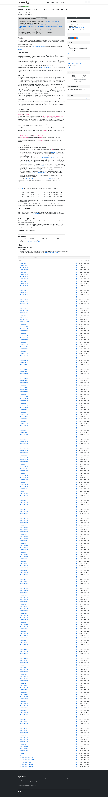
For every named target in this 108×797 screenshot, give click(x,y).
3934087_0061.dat (24, 708)
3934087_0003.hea (24, 502)
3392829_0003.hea (24, 333)
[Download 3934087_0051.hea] (76, 675)
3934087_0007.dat (24, 515)
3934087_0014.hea (24, 542)
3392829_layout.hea (24, 490)
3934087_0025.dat (24, 579)
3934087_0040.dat (24, 633)
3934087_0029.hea (24, 595)
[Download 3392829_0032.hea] (76, 438)
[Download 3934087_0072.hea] (76, 750)
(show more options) (46, 29)
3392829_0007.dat (24, 346)
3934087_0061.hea (24, 710)
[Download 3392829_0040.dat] (76, 465)
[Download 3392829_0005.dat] (76, 339)
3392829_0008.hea (24, 351)
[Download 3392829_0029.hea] (76, 427)
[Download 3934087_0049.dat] (76, 666)
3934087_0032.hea (24, 606)
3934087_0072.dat (24, 748)
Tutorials (68, 787)
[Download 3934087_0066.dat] (76, 727)
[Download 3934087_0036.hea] (76, 621)
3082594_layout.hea (24, 321)
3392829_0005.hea (24, 341)
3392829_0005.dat (24, 339)
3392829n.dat (23, 491)
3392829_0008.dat (24, 350)
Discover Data (47, 780)
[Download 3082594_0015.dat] (76, 314)
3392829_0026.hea (24, 416)
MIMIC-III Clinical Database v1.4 (77, 27)
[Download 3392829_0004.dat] (76, 335)
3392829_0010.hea (24, 358)
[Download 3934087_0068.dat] (76, 734)
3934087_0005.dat (24, 507)
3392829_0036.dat (24, 450)
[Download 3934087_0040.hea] (76, 635)
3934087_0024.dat (24, 576)
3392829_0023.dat (24, 403)
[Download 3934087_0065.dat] (76, 723)
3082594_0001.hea (24, 265)
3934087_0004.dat (24, 504)
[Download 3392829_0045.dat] (76, 482)
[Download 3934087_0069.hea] (76, 739)
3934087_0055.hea (24, 689)
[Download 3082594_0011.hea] (76, 301)
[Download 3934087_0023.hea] (76, 574)
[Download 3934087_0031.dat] (76, 601)
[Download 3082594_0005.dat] (76, 278)
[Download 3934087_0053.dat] (76, 680)
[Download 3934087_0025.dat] (76, 579)
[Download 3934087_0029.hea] (76, 596)
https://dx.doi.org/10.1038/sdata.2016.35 (32, 241)
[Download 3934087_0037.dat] (76, 622)
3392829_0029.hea (24, 427)
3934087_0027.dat (24, 586)
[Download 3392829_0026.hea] (76, 416)
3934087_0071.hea (24, 746)
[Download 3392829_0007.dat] (76, 346)
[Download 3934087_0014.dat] (76, 540)
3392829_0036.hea (24, 452)
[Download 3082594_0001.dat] (76, 263)
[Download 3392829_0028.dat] (76, 421)
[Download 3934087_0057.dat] (76, 694)
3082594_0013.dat (24, 306)
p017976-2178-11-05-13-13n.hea (27, 759)
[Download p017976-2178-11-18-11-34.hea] (76, 764)
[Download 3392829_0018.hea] (76, 387)
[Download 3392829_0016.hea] (76, 380)
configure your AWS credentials (51, 252)
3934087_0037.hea (24, 624)
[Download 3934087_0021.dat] (76, 565)
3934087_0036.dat (24, 619)
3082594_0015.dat (24, 314)
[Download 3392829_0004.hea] (76, 337)
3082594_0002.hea (24, 269)
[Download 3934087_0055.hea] (76, 689)
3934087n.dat (23, 753)
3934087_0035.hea (24, 617)
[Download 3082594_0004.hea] (76, 276)
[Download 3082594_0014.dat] (76, 310)
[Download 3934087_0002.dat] (76, 497)
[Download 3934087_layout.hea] (76, 752)
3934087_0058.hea (24, 700)
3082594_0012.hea (24, 305)
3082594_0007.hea (24, 287)
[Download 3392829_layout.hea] (76, 490)
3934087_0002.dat (24, 497)
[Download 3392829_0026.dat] (76, 414)
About (52, 2)
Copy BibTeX (44, 18)
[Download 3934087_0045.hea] (76, 653)
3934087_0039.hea (24, 631)
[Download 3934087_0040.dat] (76, 633)
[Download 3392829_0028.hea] (76, 423)
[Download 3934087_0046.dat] (76, 655)
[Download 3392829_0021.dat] (76, 396)
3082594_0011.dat (24, 299)
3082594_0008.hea (24, 290)
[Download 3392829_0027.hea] (76, 420)
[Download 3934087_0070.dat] (76, 741)
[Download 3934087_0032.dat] (76, 605)
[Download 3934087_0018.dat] (76, 554)
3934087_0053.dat (24, 680)
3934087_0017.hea (24, 552)
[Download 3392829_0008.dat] (76, 350)
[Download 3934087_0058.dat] (76, 698)
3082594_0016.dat (24, 317)
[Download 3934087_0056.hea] (76, 692)
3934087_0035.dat (24, 615)
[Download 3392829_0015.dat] (76, 375)
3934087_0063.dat (24, 716)
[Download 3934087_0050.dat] (76, 669)
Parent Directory (23, 262)
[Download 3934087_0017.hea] (76, 552)
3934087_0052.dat (24, 676)
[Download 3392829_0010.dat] (76, 357)
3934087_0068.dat (24, 734)
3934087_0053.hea (24, 682)
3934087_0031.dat (24, 601)
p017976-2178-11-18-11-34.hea (26, 764)
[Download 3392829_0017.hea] (76, 384)
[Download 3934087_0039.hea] (76, 631)
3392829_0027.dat (24, 418)
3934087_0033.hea (24, 610)
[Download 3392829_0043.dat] (76, 475)
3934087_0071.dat (24, 744)
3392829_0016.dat (24, 378)
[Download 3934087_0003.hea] (76, 502)
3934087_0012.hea (24, 534)
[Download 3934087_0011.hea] (76, 531)
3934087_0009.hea (24, 524)
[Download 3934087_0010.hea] (76, 527)
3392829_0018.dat (24, 385)
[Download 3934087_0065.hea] (76, 725)
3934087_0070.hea (24, 743)
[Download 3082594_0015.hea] (76, 316)
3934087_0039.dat (24, 630)
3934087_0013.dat (24, 536)
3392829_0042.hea (24, 473)
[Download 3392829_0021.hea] (76, 398)
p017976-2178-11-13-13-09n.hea (27, 762)
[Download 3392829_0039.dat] (76, 461)
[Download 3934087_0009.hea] (76, 524)
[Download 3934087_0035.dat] (76, 615)
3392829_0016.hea (24, 380)
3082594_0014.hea (24, 312)
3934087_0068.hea (24, 735)
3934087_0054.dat (24, 683)
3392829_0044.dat (24, 479)
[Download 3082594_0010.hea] (76, 298)
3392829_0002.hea (24, 330)
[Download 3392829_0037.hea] (76, 456)
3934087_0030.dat (24, 597)
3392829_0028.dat (24, 421)
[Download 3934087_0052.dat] (76, 676)
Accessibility (88, 791)
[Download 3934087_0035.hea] (76, 617)
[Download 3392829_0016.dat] (76, 378)
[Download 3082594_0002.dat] (76, 267)
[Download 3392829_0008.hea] (76, 351)
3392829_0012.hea (24, 366)
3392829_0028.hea (24, 423)
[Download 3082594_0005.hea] (76, 280)
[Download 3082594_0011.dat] (76, 299)
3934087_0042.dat (24, 640)
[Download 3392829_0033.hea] (76, 441)
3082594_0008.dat (24, 288)
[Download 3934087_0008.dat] (76, 518)
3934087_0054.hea (24, 685)
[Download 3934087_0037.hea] (76, 624)
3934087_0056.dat (24, 691)
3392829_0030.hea (24, 430)
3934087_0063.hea (24, 717)
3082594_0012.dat (24, 303)
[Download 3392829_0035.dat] (76, 447)
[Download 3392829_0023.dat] (76, 403)
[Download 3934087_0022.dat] (76, 569)
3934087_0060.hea (24, 707)
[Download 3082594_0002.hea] (76, 269)
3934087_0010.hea (24, 527)
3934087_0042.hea (24, 642)
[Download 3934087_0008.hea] (76, 520)
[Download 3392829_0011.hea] (76, 362)
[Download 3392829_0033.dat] (76, 439)
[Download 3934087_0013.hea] (76, 538)
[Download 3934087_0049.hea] (76, 667)
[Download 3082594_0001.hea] (76, 265)
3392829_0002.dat (24, 328)
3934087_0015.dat (24, 543)
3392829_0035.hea (24, 448)
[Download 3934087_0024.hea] (76, 578)
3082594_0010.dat (24, 296)
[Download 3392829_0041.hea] (76, 470)
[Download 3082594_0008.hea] (76, 290)
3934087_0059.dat (24, 701)
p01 (32, 257)
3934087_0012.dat (24, 533)
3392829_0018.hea (24, 387)
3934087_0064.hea (24, 721)
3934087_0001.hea (24, 495)
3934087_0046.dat (24, 655)
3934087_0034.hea (24, 613)
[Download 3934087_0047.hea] (76, 660)
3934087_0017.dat (24, 551)
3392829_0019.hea (24, 391)
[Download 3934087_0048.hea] (76, 664)
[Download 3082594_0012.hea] (76, 305)
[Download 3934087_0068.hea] (76, 736)
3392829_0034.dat (24, 443)
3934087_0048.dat (24, 662)
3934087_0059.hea (24, 703)
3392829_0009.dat (24, 353)
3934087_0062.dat (24, 712)
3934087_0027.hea (24, 588)
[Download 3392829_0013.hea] (76, 369)
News (46, 787)
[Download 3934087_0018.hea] (76, 556)
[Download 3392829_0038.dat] (76, 457)
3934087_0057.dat (24, 694)
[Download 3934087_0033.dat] (76, 608)
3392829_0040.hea (24, 466)
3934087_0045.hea (24, 653)
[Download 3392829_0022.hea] (76, 402)
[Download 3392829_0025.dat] (76, 411)
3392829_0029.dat (24, 425)
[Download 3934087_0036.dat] (76, 619)
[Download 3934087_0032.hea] (76, 606)
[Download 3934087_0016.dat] (76, 547)
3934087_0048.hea (24, 664)
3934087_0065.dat (24, 723)
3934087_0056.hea (24, 692)
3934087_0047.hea (24, 660)
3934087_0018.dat (24, 554)
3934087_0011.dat (24, 529)
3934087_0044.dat (24, 647)
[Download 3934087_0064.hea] (76, 721)
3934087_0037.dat (24, 622)
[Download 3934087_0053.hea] (76, 682)
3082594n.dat (23, 323)
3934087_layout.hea (24, 752)
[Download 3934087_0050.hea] (76, 671)
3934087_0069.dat (24, 737)
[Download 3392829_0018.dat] (76, 386)
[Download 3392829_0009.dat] (76, 353)
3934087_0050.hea (24, 671)
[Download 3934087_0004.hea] (76, 506)
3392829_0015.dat (24, 375)
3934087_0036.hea (24, 621)
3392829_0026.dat (24, 414)
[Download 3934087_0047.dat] (76, 658)
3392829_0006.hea (24, 344)
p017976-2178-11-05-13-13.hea (26, 757)
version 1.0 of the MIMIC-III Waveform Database (40, 211)
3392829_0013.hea (24, 369)
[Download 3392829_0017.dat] (76, 382)
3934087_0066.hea (24, 728)
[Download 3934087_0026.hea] (76, 585)
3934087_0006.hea (24, 513)
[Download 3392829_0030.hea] (76, 430)
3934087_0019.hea (24, 560)
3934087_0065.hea (24, 725)
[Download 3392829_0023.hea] (76, 405)
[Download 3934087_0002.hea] (76, 499)
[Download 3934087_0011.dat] (76, 529)
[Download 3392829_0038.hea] (76, 459)
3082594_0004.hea (24, 276)
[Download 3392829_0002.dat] (76, 328)
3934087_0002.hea (24, 498)
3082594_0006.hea (24, 283)
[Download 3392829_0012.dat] (76, 364)
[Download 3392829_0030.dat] (76, 429)
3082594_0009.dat (24, 292)
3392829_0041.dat (24, 468)
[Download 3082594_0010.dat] (76, 296)
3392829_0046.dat (24, 486)
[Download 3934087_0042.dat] (76, 640)
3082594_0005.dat (24, 278)
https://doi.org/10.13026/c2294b (52, 21)
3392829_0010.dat (24, 357)
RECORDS (22, 755)
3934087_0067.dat (24, 730)
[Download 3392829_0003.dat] (76, 332)
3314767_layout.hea (43, 165)
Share (48, 2)
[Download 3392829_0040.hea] (76, 466)
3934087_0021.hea (24, 567)
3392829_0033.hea (24, 441)
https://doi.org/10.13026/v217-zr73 (75, 67)
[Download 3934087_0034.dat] (76, 612)
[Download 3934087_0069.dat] (76, 737)
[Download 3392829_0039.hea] (76, 463)
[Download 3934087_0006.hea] (76, 513)
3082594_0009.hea (24, 294)
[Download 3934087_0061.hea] (76, 710)
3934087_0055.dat (24, 687)
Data (68, 780)
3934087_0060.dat (24, 705)
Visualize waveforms (23, 254)
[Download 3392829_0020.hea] (76, 394)
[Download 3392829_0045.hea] (76, 484)
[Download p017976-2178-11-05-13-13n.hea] (76, 759)
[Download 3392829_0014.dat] (76, 371)
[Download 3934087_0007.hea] (76, 517)
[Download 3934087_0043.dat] (76, 644)
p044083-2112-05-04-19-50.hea (49, 157)
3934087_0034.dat (24, 612)
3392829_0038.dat (24, 457)
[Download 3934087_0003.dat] (76, 500)
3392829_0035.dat (24, 446)
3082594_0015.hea (24, 315)
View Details (78, 81)
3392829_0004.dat (24, 335)
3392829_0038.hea (24, 459)
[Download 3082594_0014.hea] (76, 312)
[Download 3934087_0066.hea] (76, 728)
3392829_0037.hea (24, 455)
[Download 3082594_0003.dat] (76, 271)
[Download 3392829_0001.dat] (76, 324)
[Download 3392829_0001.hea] (76, 326)
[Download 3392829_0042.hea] (76, 473)
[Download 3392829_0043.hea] (76, 477)
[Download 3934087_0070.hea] (76, 743)
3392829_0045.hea (24, 484)
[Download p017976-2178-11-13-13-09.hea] (76, 761)
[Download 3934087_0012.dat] (76, 533)
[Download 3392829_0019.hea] (76, 391)
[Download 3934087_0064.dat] (76, 719)
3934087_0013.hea (24, 538)
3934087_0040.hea (24, 635)
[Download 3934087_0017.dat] (76, 551)
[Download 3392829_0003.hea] (76, 333)
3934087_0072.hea (24, 750)
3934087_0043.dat (24, 644)
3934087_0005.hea (24, 509)
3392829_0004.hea (24, 337)
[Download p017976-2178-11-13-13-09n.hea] (76, 762)
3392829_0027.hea (24, 420)
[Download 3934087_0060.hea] (76, 707)
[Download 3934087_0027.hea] (76, 588)
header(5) (28, 161)
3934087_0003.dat (24, 500)
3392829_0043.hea (24, 477)
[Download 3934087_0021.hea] (76, 567)
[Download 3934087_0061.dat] (76, 709)
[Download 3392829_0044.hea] (76, 481)
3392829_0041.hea (24, 470)
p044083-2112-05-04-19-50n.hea (38, 172)
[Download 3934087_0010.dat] (76, 526)
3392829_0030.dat (24, 428)
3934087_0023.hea (24, 574)
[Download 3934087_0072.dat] (76, 748)
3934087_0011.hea (24, 531)
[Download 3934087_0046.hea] (76, 657)
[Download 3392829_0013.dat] (76, 368)
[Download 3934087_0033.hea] (76, 610)
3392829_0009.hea (24, 355)
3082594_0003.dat (24, 271)
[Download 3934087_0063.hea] (76, 718)
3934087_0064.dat (24, 719)
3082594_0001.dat (24, 263)
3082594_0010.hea (24, 297)
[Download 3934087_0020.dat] (76, 561)
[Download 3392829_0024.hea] (76, 409)
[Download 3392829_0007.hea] (76, 348)
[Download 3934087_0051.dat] (76, 673)
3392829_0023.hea (24, 405)
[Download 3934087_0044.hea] (76, 649)
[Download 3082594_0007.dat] (76, 285)
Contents (78, 17)
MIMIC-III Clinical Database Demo (32, 178)
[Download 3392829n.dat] (76, 491)
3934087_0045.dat (24, 651)
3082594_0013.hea (24, 308)
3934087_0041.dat (24, 637)
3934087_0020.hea (24, 563)
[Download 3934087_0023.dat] (76, 572)
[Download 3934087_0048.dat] (76, 662)
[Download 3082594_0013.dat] (76, 307)
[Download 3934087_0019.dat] (76, 558)
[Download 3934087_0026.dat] (76, 583)
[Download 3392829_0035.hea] (76, 448)
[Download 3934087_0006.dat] (76, 511)
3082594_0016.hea (24, 319)
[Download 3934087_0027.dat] (76, 587)
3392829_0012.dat (24, 364)
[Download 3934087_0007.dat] (76, 515)
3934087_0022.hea (24, 570)
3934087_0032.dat (24, 604)
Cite (38, 18)
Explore (62, 2)
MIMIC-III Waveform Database (38, 46)
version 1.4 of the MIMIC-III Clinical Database (39, 215)
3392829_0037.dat (24, 454)
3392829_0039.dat (24, 461)
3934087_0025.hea (24, 581)
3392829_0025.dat (24, 411)
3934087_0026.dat (24, 583)
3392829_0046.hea (24, 488)
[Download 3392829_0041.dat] (76, 468)
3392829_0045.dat (24, 482)
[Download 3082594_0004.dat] (76, 274)
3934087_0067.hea (24, 732)
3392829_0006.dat (24, 342)
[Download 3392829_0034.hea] (76, 445)
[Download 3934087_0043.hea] (76, 646)
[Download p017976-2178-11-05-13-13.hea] (76, 757)
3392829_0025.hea (24, 412)
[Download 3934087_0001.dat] (76, 493)
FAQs (57, 2)
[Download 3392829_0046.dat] (76, 486)
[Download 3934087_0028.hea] (76, 592)
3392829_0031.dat (24, 432)
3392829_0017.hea (24, 384)
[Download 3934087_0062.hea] (76, 714)
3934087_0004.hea (24, 506)
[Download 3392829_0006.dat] (76, 342)
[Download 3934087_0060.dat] (76, 705)
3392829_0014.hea (24, 373)
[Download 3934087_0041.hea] (76, 639)
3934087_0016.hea (24, 549)
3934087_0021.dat (24, 565)
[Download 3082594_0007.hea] (76, 287)
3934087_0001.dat (24, 493)
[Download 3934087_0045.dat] (76, 651)
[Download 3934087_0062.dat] (76, 712)
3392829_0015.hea (24, 376)
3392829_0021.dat (24, 396)
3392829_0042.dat (24, 472)
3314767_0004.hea (40, 169)
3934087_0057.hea (24, 696)
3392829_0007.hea (24, 348)
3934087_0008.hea (24, 520)
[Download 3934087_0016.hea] (76, 549)
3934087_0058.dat (24, 698)
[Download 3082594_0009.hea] (76, 294)
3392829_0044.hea (24, 481)
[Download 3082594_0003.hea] (76, 272)
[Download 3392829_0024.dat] (76, 407)
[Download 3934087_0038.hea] (76, 628)
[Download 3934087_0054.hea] (76, 685)
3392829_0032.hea (24, 437)
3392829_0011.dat (24, 360)
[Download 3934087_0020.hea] (76, 563)
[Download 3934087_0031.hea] (76, 603)
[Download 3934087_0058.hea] (76, 700)
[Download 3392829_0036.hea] (76, 452)
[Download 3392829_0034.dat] (76, 443)
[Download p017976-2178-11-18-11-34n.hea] (76, 766)
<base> (28, 257)
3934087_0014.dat (24, 540)
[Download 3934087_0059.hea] (76, 703)
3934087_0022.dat (24, 568)
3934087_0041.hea (24, 638)
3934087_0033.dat (24, 608)
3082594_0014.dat (24, 310)
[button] (69, 38)
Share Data (47, 782)
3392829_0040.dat (24, 464)
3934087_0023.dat (24, 572)
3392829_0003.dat (24, 332)
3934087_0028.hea (24, 592)
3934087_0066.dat (24, 726)
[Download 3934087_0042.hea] (76, 642)
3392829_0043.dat (24, 475)
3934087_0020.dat (24, 561)
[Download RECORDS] (76, 755)
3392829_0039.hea (24, 463)
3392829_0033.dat (24, 439)
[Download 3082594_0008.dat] (76, 289)
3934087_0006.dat (24, 511)
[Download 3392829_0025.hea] (76, 412)
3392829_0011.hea (24, 362)
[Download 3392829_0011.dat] (76, 360)
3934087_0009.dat (24, 522)
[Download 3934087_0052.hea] (76, 678)
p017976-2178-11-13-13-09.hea (26, 761)
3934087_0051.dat (24, 673)
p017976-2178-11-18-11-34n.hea (26, 766)
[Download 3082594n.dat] (76, 323)
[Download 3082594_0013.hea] (76, 308)
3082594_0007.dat (24, 285)
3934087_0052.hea (24, 678)
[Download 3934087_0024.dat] (76, 576)
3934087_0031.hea (24, 603)
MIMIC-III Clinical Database (46, 67)
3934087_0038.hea (24, 628)
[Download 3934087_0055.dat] (76, 687)
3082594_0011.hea (24, 301)
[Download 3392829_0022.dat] (76, 400)
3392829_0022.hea (24, 402)
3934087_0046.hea (24, 656)
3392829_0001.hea (24, 326)
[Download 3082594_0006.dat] (76, 281)
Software (69, 782)
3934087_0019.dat (24, 558)
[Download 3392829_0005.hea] (76, 341)
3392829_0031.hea (24, 434)
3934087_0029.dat (24, 594)
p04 (30, 149)
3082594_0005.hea (24, 280)
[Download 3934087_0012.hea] (76, 535)
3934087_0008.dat (24, 518)
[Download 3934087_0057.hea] (76, 696)
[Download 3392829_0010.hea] (76, 359)
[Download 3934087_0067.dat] (76, 730)
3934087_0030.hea (24, 599)
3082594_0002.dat (24, 267)
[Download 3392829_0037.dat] (76, 454)
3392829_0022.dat (24, 400)
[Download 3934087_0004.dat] (76, 504)
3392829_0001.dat (24, 324)
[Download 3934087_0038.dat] (76, 626)
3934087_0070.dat (24, 741)
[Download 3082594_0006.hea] (76, 283)
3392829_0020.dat (24, 393)
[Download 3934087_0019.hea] (76, 560)
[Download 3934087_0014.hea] (76, 542)
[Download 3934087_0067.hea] (76, 732)
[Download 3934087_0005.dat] (76, 508)
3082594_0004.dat (24, 274)
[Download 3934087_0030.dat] (76, 597)
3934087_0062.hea (24, 714)
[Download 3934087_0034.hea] (76, 613)
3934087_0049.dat (24, 665)
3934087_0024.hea (24, 577)
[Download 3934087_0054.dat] (76, 683)
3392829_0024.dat (24, 407)
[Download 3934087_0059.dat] (76, 701)
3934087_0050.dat (24, 669)
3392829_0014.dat (24, 371)
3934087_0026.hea (24, 585)
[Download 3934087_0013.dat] (76, 536)
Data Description (35, 213)
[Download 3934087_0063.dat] (76, 716)
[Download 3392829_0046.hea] (76, 488)
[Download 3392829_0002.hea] (76, 330)
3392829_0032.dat (24, 436)
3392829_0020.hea (24, 394)
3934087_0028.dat (24, 590)
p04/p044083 (54, 152)
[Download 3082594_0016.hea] (76, 319)
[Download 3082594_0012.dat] (76, 303)
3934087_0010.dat (24, 525)
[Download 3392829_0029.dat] (76, 425)
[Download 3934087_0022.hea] (76, 570)
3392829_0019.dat (24, 389)
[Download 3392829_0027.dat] (76, 418)
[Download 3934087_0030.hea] (76, 599)
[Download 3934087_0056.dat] (76, 691)
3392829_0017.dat (24, 382)
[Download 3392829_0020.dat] (76, 393)
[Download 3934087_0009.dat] (76, 522)
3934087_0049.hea (24, 667)
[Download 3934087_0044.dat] (76, 648)
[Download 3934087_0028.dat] (76, 590)
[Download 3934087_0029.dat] (76, 594)
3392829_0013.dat (24, 367)
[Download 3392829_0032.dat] (76, 436)
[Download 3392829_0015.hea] (76, 377)
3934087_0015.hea (24, 545)
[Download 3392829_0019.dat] (76, 389)
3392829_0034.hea (24, 445)
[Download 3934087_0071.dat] (76, 745)
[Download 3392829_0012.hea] (76, 366)
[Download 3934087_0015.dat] (76, 543)
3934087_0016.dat (24, 547)
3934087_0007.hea (24, 516)
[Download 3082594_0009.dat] (76, 292)
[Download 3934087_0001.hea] (76, 495)
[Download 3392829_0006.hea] (76, 344)
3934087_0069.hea (24, 739)
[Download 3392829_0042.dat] (76, 472)
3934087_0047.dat (24, 658)
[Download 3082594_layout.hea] (76, 321)
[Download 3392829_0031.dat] (76, 432)
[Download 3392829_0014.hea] (76, 373)
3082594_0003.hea (24, 272)
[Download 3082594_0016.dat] (76, 317)
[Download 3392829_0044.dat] (76, 479)
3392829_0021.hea (24, 398)
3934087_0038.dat (24, 626)
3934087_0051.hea (24, 674)
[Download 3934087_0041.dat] (76, 637)
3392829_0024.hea (24, 409)
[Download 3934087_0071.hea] (76, 746)
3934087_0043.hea (24, 646)
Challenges (69, 785)
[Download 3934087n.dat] (76, 753)
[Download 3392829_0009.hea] (76, 355)
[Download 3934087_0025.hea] (76, 581)
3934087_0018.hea (24, 556)
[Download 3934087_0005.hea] (76, 509)
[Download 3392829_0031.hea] (76, 434)
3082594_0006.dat (24, 281)
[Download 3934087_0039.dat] (76, 630)
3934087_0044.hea (24, 649)
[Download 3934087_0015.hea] (76, 545)
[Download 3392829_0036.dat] (76, 450)
